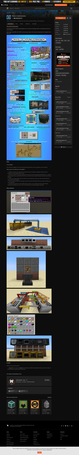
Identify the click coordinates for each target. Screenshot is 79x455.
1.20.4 (65, 40)
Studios (22, 4)
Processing (58, 75)
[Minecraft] (8, 8)
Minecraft (8, 12)
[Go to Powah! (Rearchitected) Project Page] (23, 407)
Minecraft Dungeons (10, 444)
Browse (11, 4)
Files (16, 23)
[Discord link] (67, 425)
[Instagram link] (61, 425)
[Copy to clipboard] (67, 30)
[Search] (71, 8)
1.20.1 (68, 40)
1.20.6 (62, 40)
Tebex (61, 437)
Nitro (61, 439)
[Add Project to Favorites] (67, 18)
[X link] (69, 425)
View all (68, 97)
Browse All (17, 8)
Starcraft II (8, 441)
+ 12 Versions (58, 42)
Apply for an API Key (23, 439)
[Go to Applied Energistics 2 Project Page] (11, 407)
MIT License (65, 32)
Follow (47, 380)
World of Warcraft (10, 437)
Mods (13, 12)
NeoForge (61, 49)
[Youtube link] (65, 425)
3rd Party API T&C (23, 441)
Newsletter (35, 439)
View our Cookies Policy (47, 449)
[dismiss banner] (77, 1)
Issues (33, 23)
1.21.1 (56, 40)
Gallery (21, 23)
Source (58, 81)
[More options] (77, 5)
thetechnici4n (19, 380)
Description (10, 23)
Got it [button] (39, 452)
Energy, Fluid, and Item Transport (62, 73)
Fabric (57, 49)
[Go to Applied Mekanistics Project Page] (46, 407)
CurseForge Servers (36, 444)
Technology (63, 75)
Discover (12, 8)
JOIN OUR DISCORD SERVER (12, 26)
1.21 (59, 40)
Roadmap (35, 441)
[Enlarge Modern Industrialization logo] (9, 17)
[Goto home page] (4, 5)
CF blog (34, 437)
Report (64, 147)
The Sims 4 (8, 439)
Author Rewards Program (24, 437)
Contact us (48, 437)
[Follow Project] (70, 18)
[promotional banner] (39, 1)
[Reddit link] (71, 425)
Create (16, 4)
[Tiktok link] (63, 425)
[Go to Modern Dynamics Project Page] (35, 407)
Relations (28, 23)
